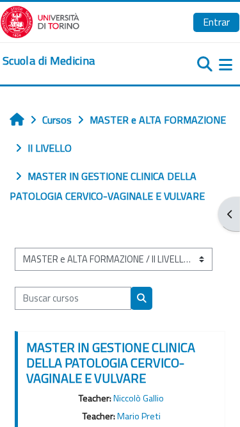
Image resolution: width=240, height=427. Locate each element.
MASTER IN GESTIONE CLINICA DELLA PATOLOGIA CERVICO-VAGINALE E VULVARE (110, 362)
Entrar (216, 21)
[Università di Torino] (40, 20)
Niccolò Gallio (138, 398)
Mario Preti (139, 416)
